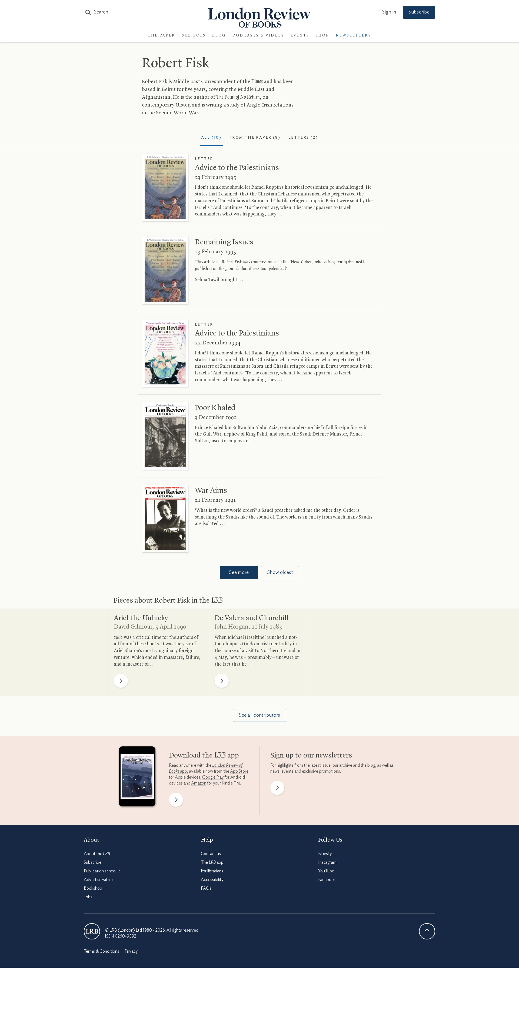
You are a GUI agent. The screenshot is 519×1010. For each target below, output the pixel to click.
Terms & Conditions (101, 951)
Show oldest (280, 572)
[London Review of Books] (92, 931)
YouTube (326, 871)
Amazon (198, 783)
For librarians (212, 871)
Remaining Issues (224, 242)
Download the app (204, 755)
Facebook (327, 880)
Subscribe (419, 12)
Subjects (194, 36)
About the (97, 854)
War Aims (211, 491)
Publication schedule (102, 871)
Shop (322, 36)
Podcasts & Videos (258, 36)
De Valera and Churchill (252, 618)
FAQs (206, 888)
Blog (219, 36)
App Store (239, 771)
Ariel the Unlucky (141, 618)
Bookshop (93, 888)
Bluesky (325, 854)
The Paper (161, 36)
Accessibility (212, 880)
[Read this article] (165, 187)
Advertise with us (99, 880)
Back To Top (427, 931)
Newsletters (353, 36)
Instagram (327, 862)
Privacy (131, 951)
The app (212, 862)
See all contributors (259, 715)
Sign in (389, 12)
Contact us (211, 854)
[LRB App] (137, 777)
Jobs (88, 897)
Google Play (213, 777)
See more (239, 572)
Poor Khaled (215, 408)
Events (300, 36)
